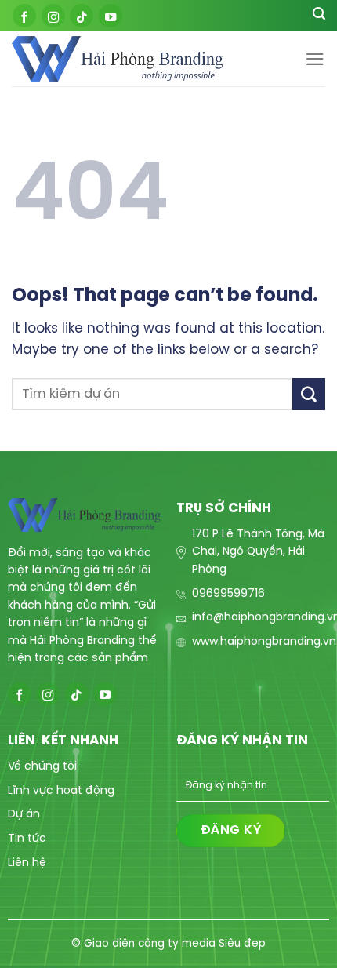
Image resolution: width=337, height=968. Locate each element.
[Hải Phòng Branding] (117, 59)
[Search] (319, 15)
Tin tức (27, 839)
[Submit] (308, 394)
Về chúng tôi (42, 767)
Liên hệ (27, 863)
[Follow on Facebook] (24, 15)
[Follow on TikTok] (81, 15)
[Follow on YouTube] (110, 15)
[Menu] (315, 59)
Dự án (24, 815)
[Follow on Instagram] (53, 15)
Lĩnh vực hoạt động (61, 791)
